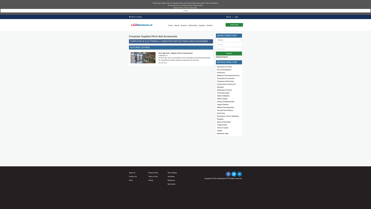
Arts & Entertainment (224, 70)
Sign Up (228, 17)
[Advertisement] (171, 81)
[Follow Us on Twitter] (234, 174)
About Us (132, 173)
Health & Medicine (223, 96)
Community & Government (226, 78)
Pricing (150, 180)
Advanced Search (222, 57)
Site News (171, 176)
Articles (210, 25)
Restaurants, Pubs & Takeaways (228, 116)
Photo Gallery (172, 173)
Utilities (219, 131)
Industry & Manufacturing (225, 102)
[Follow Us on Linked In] (239, 174)
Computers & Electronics (144, 41)
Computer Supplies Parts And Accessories (184, 41)
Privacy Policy (184, 8)
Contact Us (133, 176)
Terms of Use (153, 176)
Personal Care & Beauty (225, 110)
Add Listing (192, 25)
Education (220, 87)
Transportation (222, 125)
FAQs (131, 180)
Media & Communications (225, 107)
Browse (184, 25)
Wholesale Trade (222, 133)
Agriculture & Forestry (224, 67)
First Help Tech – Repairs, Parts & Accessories (175, 53)
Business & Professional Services (228, 75)
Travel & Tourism (222, 128)
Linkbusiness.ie (222, 178)
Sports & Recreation (224, 122)
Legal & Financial (222, 104)
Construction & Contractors (226, 84)
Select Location (136, 17)
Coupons (201, 25)
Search (177, 25)
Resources (171, 180)
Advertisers (171, 184)
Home (170, 25)
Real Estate (221, 113)
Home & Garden (222, 99)
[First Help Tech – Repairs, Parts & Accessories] (143, 57)
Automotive (221, 73)
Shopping (220, 119)
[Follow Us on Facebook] (228, 174)
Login (236, 17)
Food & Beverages (223, 93)
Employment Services (224, 90)
